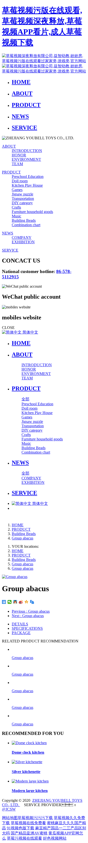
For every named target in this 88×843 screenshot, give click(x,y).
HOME (21, 343)
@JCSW (9, 809)
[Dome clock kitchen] (29, 743)
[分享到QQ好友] (15, 602)
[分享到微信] (10, 602)
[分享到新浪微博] (21, 602)
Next (28, 616)
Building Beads (24, 534)
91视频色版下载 (20, 828)
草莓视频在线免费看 (28, 823)
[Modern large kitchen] (30, 781)
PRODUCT (21, 529)
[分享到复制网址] (32, 602)
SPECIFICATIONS (27, 628)
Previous (31, 611)
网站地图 (10, 818)
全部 (25, 399)
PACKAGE (21, 633)
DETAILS (20, 624)
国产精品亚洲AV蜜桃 (29, 833)
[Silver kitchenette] (27, 762)
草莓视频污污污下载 (35, 818)
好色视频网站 (54, 838)
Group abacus (22, 538)
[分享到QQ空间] (26, 602)
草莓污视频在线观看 (24, 838)
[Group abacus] (49, 649)
